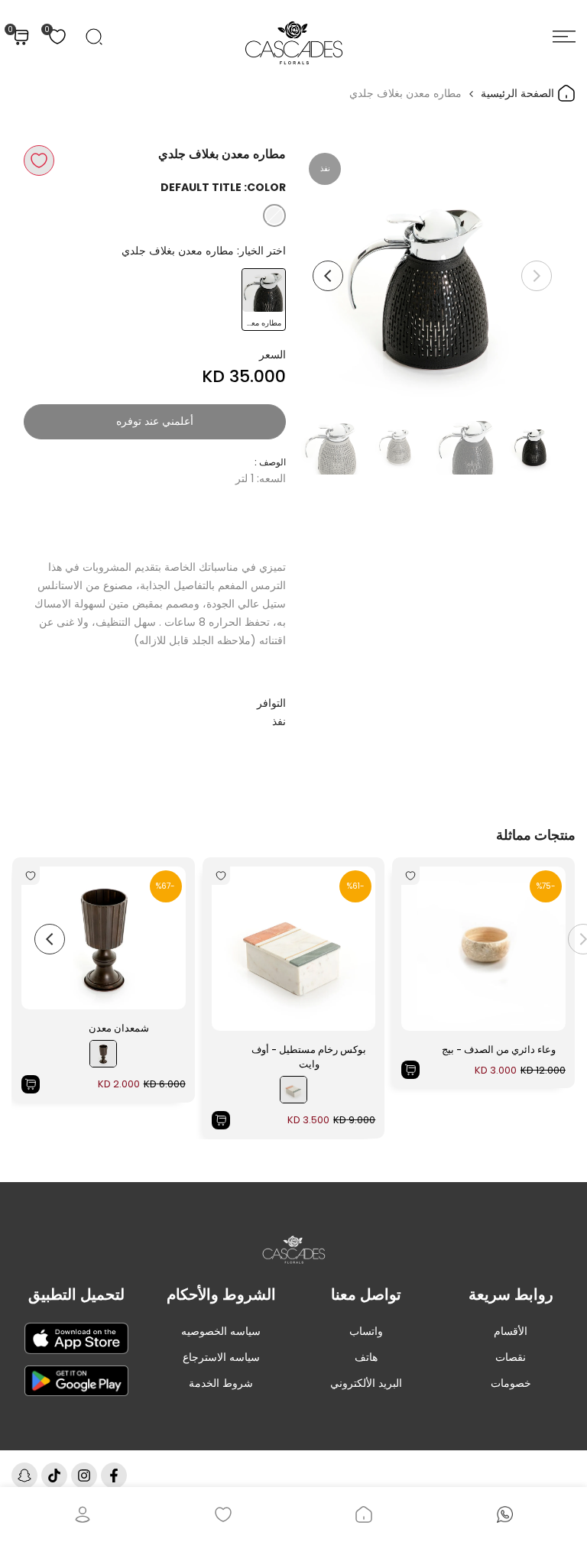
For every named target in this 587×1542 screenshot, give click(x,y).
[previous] (536, 276)
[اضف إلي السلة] (410, 1070)
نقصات (510, 1357)
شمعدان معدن (119, 1028)
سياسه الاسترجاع (221, 1357)
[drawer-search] (94, 37)
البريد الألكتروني (366, 1383)
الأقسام (510, 1331)
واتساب (366, 1331)
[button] (39, 160)
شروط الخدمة (221, 1383)
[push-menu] (564, 36)
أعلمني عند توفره (154, 421)
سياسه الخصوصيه (221, 1331)
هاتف (366, 1357)
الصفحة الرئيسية (519, 93)
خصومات (511, 1383)
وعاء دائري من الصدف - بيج (499, 1049)
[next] (328, 276)
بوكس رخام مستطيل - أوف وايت (308, 1057)
